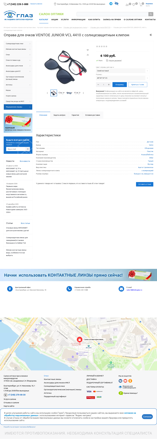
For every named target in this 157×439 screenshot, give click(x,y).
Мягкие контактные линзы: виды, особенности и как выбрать (16, 252)
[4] (104, 46)
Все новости (25, 161)
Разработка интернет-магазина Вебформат (20, 427)
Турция (150, 161)
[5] (106, 46)
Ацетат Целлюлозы (145, 167)
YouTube (125, 381)
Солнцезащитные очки (54, 386)
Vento (151, 145)
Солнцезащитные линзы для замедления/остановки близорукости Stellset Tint (17, 240)
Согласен (147, 417)
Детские (150, 142)
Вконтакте (120, 381)
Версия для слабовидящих (128, 387)
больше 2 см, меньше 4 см (143, 174)
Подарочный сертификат (55, 396)
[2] (99, 46)
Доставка (91, 379)
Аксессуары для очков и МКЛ (57, 383)
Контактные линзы (52, 379)
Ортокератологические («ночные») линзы (62, 389)
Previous (47, 93)
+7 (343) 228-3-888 (17, 4)
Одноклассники (130, 381)
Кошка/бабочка (147, 154)
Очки (46, 376)
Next (83, 93)
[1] (97, 46)
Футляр (150, 164)
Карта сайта (9, 406)
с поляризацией (147, 170)
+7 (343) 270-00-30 (16, 395)
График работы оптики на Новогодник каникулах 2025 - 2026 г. (17, 209)
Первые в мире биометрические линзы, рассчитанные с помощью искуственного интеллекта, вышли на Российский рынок (16, 191)
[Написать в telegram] (111, 4)
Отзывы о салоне (11, 403)
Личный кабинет (95, 376)
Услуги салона (10, 399)
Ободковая (149, 148)
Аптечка (47, 393)
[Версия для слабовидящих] (116, 4)
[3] (102, 46)
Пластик (150, 151)
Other (151, 158)
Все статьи (25, 223)
